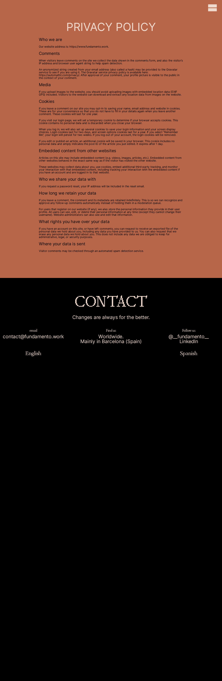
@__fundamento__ (189, 336)
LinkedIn (189, 341)
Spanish (188, 353)
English (33, 353)
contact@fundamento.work (33, 336)
